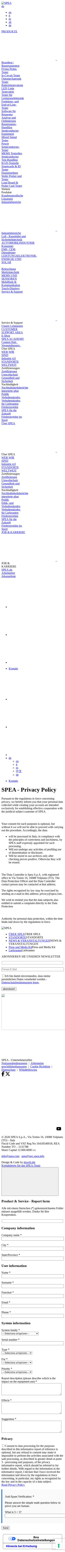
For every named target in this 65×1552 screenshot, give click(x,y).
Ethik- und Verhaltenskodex (10, 504)
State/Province (10, 1254)
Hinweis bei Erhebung (21, 1546)
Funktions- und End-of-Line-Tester (10, 104)
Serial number (10, 1339)
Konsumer (7, 246)
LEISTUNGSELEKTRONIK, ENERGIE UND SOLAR (19, 259)
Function (7, 1292)
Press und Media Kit (20, 947)
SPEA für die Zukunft (9, 412)
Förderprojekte (9, 407)
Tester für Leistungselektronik (12, 96)
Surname (7, 1282)
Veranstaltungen (11, 345)
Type (5, 1349)
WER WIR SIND (7, 353)
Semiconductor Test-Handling (10, 158)
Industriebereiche (11, 233)
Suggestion (8, 1419)
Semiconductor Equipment (10, 132)
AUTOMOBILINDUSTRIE (18, 242)
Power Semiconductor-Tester (10, 147)
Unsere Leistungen (12, 325)
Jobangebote (8, 576)
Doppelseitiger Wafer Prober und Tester (11, 176)
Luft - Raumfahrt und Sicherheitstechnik (13, 238)
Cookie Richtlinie (40, 1066)
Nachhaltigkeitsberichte (14, 387)
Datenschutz (8, 1069)
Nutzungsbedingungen (14, 1063)
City (4, 1245)
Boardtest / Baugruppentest (10, 64)
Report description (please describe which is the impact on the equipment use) (28, 1380)
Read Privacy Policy (13, 1484)
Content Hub (9, 342)
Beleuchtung (8, 268)
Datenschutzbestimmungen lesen (20, 982)
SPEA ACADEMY (12, 338)
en (10, 12)
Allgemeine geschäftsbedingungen (22, 1065)
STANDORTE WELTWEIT (10, 363)
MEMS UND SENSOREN (9, 277)
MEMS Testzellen (11, 153)
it (9, 15)
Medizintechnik (10, 272)
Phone (6, 1312)
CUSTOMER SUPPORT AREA (12, 331)
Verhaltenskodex (10, 397)
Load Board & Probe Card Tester (11, 184)
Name (5, 1272)
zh (10, 22)
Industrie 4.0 (8, 358)
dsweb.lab (29, 1162)
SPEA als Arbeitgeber (8, 571)
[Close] (29, 1181)
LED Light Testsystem (7, 90)
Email (5, 1302)
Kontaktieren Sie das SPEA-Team (20, 1165)
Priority (6, 1368)
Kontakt (13, 668)
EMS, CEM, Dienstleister (8, 251)
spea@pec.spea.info (32, 1156)
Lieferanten (15, 950)
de (2, 6)
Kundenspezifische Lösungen (12, 197)
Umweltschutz (9, 374)
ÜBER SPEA (17, 934)
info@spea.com (10, 1156)
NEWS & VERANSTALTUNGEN (29, 940)
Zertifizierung (9, 371)
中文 (19, 771)
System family (10, 1330)
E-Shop (5, 335)
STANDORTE (17, 937)
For (4, 1359)
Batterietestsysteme (12, 85)
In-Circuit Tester (10, 75)
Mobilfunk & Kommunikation (10, 283)
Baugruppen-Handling (8, 126)
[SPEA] (6, 3)
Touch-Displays (10, 288)
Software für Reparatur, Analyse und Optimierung (8, 116)
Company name (11, 1235)
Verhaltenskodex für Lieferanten (10, 402)
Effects (6, 1400)
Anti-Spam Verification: (19, 1496)
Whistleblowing (28, 1069)
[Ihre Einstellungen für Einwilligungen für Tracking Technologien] (58, 1545)
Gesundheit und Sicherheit (10, 379)
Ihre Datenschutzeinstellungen (36, 1538)
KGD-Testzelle (10, 163)
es (10, 18)
